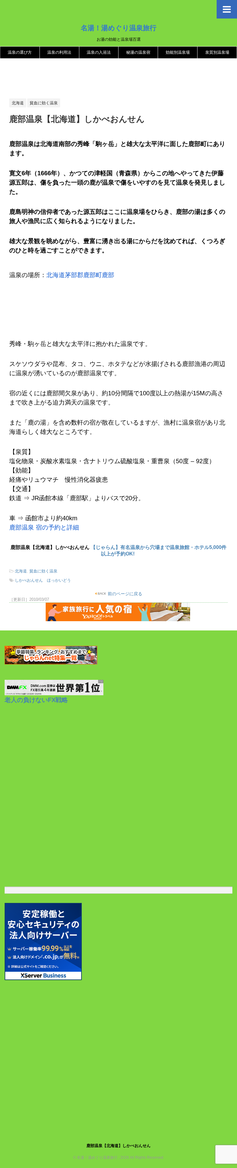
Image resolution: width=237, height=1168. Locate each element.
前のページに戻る (124, 593)
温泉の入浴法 (99, 52)
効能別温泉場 (178, 52)
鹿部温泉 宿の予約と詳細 (44, 527)
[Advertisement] (121, 79)
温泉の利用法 (59, 52)
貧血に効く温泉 (43, 571)
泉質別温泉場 (217, 52)
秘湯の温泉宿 (138, 52)
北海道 (21, 571)
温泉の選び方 (20, 52)
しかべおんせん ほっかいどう (43, 580)
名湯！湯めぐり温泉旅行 (118, 27)
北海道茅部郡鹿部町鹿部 (80, 275)
